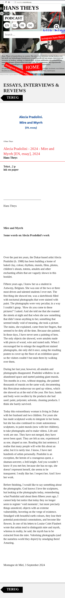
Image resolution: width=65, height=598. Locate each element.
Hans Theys (10, 157)
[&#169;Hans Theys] (32, 124)
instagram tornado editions (18, 70)
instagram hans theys (52, 37)
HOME (32, 67)
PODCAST (13, 18)
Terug (13, 97)
